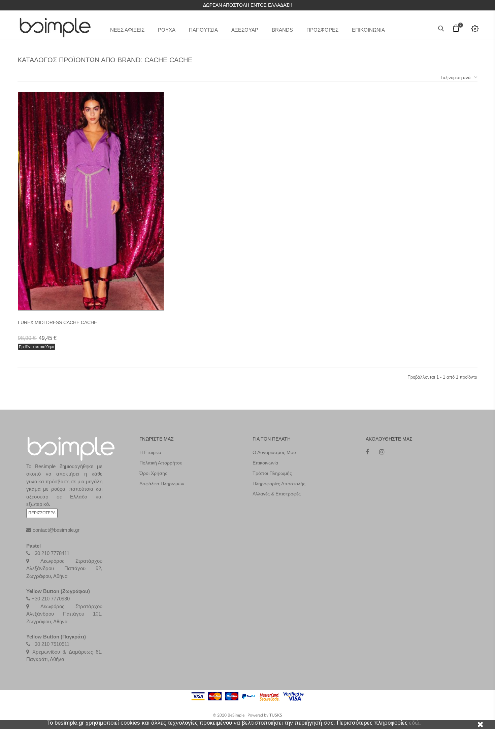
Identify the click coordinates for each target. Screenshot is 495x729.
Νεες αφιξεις (127, 30)
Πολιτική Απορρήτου (161, 462)
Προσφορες (322, 30)
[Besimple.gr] (55, 25)
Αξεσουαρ (244, 30)
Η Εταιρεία (150, 452)
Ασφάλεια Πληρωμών (161, 483)
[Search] (441, 29)
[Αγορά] (99, 288)
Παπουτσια (203, 30)
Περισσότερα (42, 513)
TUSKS (275, 715)
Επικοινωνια (368, 30)
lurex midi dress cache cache (57, 322)
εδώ (414, 723)
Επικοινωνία (265, 462)
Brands (282, 30)
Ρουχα (166, 30)
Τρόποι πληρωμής (272, 473)
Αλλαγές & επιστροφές (277, 493)
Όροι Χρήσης (153, 473)
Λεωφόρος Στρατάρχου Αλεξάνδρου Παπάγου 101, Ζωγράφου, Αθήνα (64, 613)
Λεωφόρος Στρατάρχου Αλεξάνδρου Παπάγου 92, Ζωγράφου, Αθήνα (64, 568)
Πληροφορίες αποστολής (279, 483)
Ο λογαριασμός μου (274, 452)
